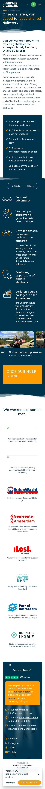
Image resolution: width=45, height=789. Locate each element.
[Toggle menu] (39, 4)
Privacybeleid (22, 763)
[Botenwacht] (22, 494)
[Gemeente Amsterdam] (22, 523)
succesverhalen (22, 691)
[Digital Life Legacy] (22, 640)
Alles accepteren (29, 782)
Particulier (16, 186)
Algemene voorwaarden (22, 765)
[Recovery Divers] (10, 4)
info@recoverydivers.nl (20, 713)
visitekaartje (30, 728)
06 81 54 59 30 (22, 721)
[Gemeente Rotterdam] (22, 464)
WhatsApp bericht (28, 717)
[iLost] (22, 553)
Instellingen (10, 783)
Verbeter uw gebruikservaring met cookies (16, 774)
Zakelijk (30, 186)
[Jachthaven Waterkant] (22, 582)
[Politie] (22, 434)
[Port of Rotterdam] (22, 611)
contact (12, 698)
